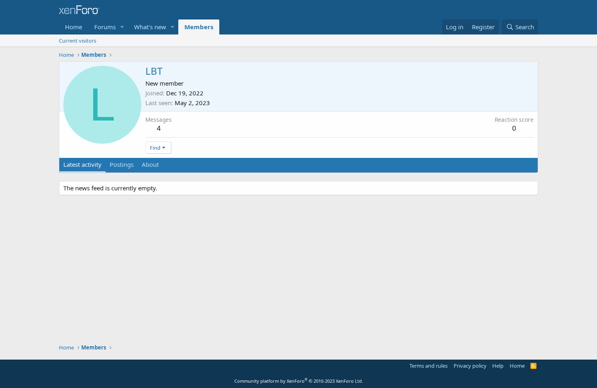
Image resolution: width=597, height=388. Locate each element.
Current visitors (77, 40)
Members (198, 27)
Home (73, 27)
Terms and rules (428, 365)
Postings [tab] (122, 164)
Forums (105, 27)
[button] (122, 26)
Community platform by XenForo (298, 381)
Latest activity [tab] (82, 164)
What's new (150, 27)
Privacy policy (470, 365)
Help (498, 365)
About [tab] (150, 164)
